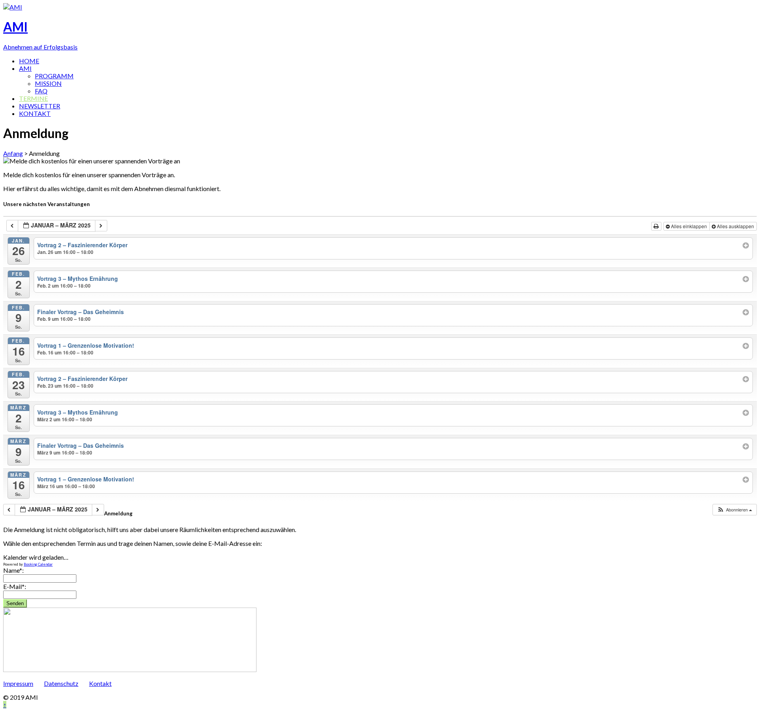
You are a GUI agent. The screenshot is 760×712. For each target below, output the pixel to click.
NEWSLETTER (39, 106)
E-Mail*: (14, 586)
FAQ (41, 91)
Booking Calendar (38, 564)
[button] (734, 509)
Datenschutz (61, 683)
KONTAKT (35, 113)
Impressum (18, 683)
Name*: (13, 570)
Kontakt (100, 683)
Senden (15, 603)
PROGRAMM (54, 76)
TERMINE (33, 98)
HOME (29, 60)
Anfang (13, 153)
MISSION (48, 83)
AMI (25, 68)
